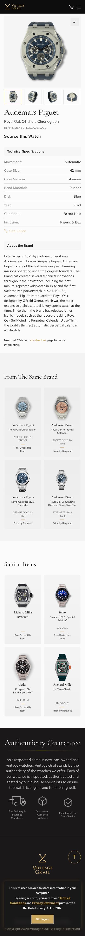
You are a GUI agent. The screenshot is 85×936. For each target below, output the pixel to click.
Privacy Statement (45, 903)
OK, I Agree (42, 919)
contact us (38, 340)
